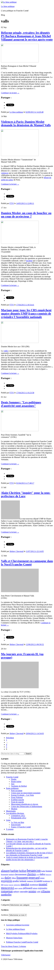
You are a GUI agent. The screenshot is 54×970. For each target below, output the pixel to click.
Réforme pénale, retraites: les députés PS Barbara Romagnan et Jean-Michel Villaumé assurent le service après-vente (27, 36)
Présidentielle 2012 (18, 818)
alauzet (5, 870)
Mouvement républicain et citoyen (24, 804)
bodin (43, 871)
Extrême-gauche (17, 800)
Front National (17, 797)
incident (29, 261)
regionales (42, 888)
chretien (31, 874)
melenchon (17, 884)
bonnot (49, 871)
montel (43, 884)
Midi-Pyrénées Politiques (21, 933)
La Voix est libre (17, 822)
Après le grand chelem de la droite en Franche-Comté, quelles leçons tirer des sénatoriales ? (27, 858)
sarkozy (16, 891)
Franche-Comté (12, 777)
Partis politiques (12, 788)
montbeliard (34, 885)
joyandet (38, 881)
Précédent (10, 738)
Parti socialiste (16, 791)
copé (37, 874)
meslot (25, 884)
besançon (34, 870)
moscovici (7, 887)
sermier (32, 891)
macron (11, 884)
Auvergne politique (17, 925)
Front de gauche (17, 802)
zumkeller (6, 894)
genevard (34, 877)
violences (4, 173)
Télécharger (5, 955)
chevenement (20, 874)
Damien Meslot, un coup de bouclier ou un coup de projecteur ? (26, 214)
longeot (6, 884)
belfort (22, 870)
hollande (23, 881)
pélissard (27, 888)
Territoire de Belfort (19, 786)
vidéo (6, 351)
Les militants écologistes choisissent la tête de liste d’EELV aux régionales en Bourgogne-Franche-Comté (29, 854)
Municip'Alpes (14, 938)
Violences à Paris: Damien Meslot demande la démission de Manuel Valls (26, 123)
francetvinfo (16, 825)
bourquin (4, 874)
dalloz (42, 874)
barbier (14, 870)
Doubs (13, 779)
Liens (8, 820)
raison (35, 888)
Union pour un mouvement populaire (25, 793)
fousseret (22, 877)
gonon (42, 878)
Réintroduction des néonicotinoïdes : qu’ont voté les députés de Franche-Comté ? (26, 849)
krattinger (46, 881)
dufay (8, 877)
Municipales (11, 811)
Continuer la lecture (10, 93)
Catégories (5, 905)
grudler (16, 881)
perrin (20, 888)
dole (2, 878)
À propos (9, 829)
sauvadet (24, 891)
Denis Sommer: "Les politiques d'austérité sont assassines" (21, 404)
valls (38, 892)
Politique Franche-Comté (22, 942)
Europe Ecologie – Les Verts (22, 795)
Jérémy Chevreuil (16, 551)
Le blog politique (8, 6)
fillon (14, 878)
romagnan (7, 891)
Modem (14, 809)
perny (16, 888)
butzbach (11, 874)
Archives (4, 915)
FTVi (12, 203)
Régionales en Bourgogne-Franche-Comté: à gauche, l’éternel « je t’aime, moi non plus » (27, 840)
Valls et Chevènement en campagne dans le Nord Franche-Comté (27, 562)
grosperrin (6, 880)
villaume (45, 891)
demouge (48, 874)
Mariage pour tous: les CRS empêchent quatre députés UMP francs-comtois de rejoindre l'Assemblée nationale (26, 313)
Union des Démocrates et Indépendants (26, 806)
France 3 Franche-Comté (21, 827)
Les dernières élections (15, 813)
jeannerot (30, 881)
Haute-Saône (16, 781)
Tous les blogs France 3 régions (13, 946)
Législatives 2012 (18, 815)
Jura (12, 784)
